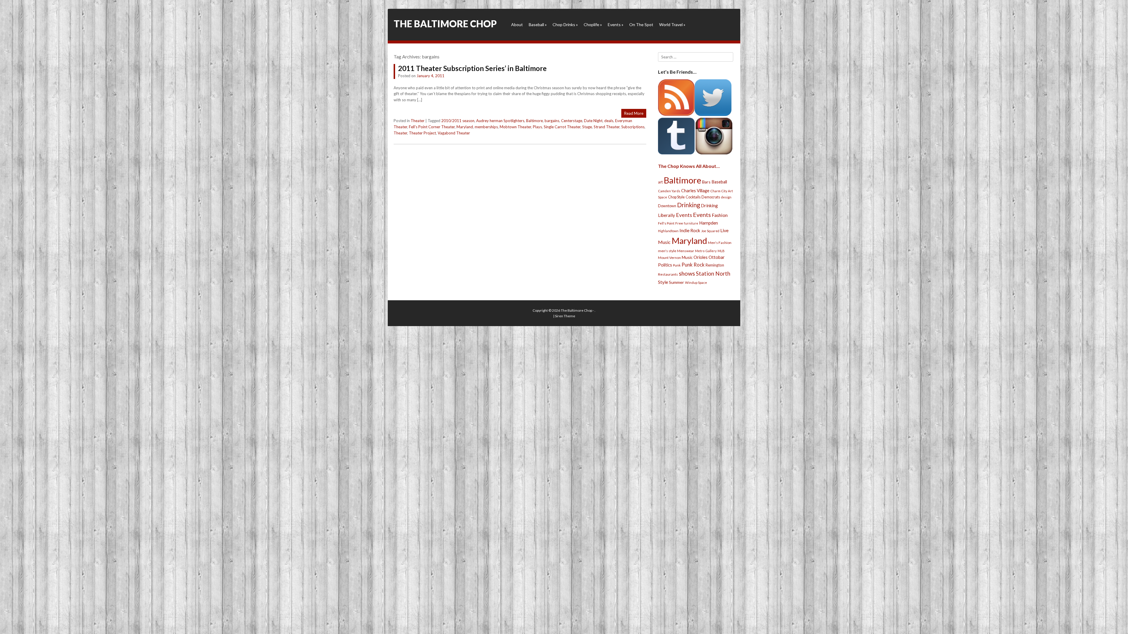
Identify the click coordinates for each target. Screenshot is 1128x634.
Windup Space (696, 282)
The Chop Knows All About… (689, 166)
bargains (552, 120)
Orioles (701, 257)
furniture (691, 223)
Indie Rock (689, 230)
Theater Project (422, 133)
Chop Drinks (565, 24)
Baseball (538, 24)
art (660, 182)
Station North (713, 273)
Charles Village (695, 190)
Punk (677, 265)
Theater (417, 120)
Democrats (710, 197)
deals (608, 120)
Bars (706, 181)
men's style (667, 251)
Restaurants (668, 274)
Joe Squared (710, 231)
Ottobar (717, 257)
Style (663, 282)
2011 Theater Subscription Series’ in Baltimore (472, 68)
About (517, 24)
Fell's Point (666, 223)
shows (687, 273)
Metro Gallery (706, 251)
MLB (721, 251)
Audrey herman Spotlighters (500, 120)
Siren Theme (565, 316)
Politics (665, 264)
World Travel (672, 24)
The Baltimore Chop (445, 23)
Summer (676, 282)
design (726, 197)
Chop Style (676, 197)
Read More (633, 113)
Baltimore (534, 120)
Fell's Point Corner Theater (432, 126)
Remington (715, 265)
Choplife (593, 24)
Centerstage (571, 120)
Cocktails (693, 197)
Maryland (464, 126)
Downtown (667, 206)
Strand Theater (607, 126)
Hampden (708, 222)
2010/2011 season (457, 120)
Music (687, 257)
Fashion (720, 215)
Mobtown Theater (515, 126)
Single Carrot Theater (562, 126)
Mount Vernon (669, 257)
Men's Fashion (719, 242)
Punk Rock (693, 265)
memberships (486, 126)
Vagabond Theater (454, 133)
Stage (587, 126)
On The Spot (641, 24)
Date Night (593, 120)
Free (679, 223)
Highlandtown (668, 231)
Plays (537, 126)
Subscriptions (632, 126)
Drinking (688, 204)
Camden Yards (669, 191)
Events (615, 24)
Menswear (685, 251)
